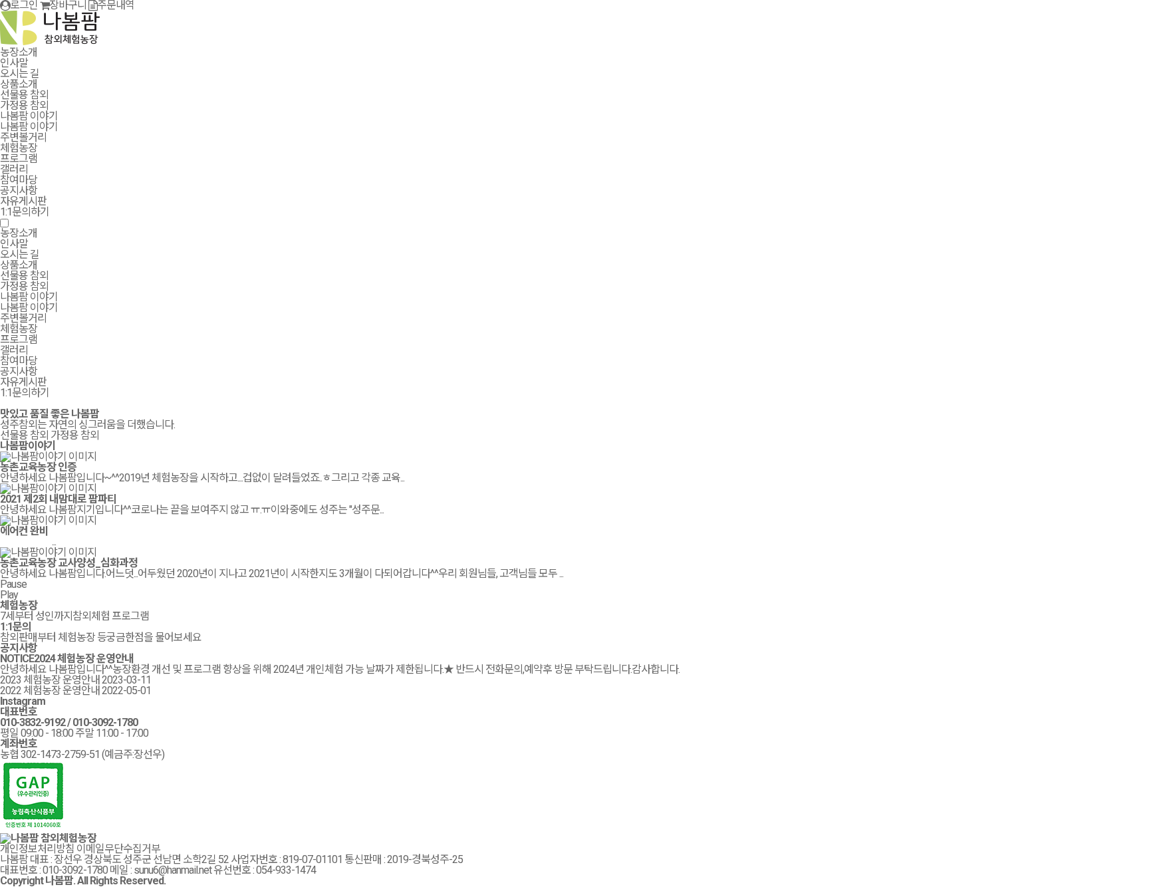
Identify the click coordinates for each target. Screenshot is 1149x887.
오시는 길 (19, 73)
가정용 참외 (24, 105)
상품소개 (18, 84)
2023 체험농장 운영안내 (50, 680)
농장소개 (18, 52)
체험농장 (18, 148)
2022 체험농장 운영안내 (50, 690)
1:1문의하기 (24, 211)
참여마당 (18, 180)
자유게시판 (23, 201)
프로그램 (18, 158)
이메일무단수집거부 (118, 848)
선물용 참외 (24, 94)
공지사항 (18, 190)
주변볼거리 (23, 137)
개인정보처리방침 (37, 848)
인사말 (14, 63)
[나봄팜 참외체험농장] (50, 41)
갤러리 (14, 169)
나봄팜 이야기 (29, 116)
